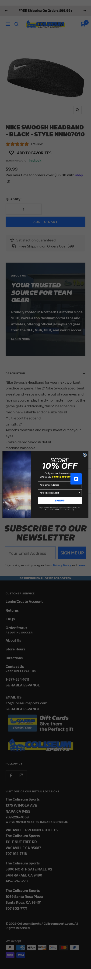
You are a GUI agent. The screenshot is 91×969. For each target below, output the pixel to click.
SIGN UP (59, 500)
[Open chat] (76, 478)
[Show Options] (79, 492)
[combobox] (59, 492)
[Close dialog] (84, 454)
